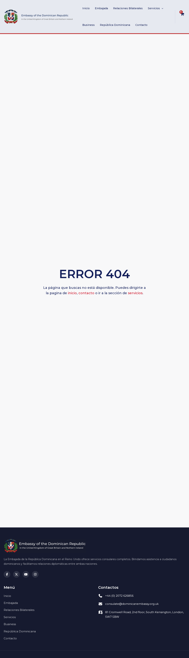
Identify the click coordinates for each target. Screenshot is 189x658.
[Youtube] (26, 574)
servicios (135, 293)
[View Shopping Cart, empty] (182, 17)
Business (88, 25)
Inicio (86, 8)
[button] (161, 8)
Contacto (141, 25)
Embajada (101, 8)
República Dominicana (115, 25)
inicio (72, 293)
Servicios (154, 8)
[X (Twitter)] (16, 574)
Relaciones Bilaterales (128, 8)
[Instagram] (35, 574)
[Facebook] (7, 574)
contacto (86, 293)
